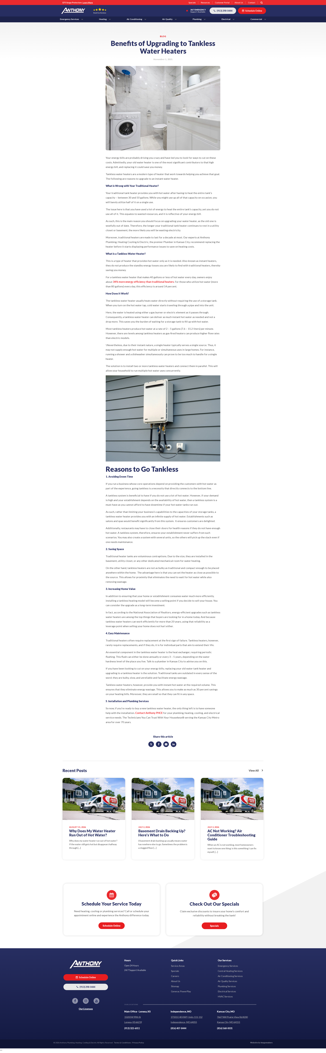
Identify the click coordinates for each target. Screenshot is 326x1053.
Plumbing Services (227, 986)
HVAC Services (225, 996)
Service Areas (178, 965)
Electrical (226, 19)
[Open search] (261, 2)
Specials (192, 2)
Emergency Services (69, 19)
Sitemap (175, 986)
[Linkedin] (173, 744)
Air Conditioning (134, 19)
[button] (223, 11)
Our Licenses (86, 1008)
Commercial (256, 19)
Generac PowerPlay (181, 991)
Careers (175, 976)
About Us (239, 2)
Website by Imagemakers (261, 1043)
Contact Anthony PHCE (149, 712)
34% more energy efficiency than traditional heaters (143, 281)
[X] (151, 744)
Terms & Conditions (122, 1043)
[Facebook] (158, 744)
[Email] (166, 744)
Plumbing (197, 19)
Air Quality (167, 19)
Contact (251, 2)
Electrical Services (227, 991)
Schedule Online (111, 925)
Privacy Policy (138, 1043)
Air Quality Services (227, 981)
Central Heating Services (230, 971)
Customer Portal (222, 2)
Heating (103, 19)
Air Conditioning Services (230, 976)
